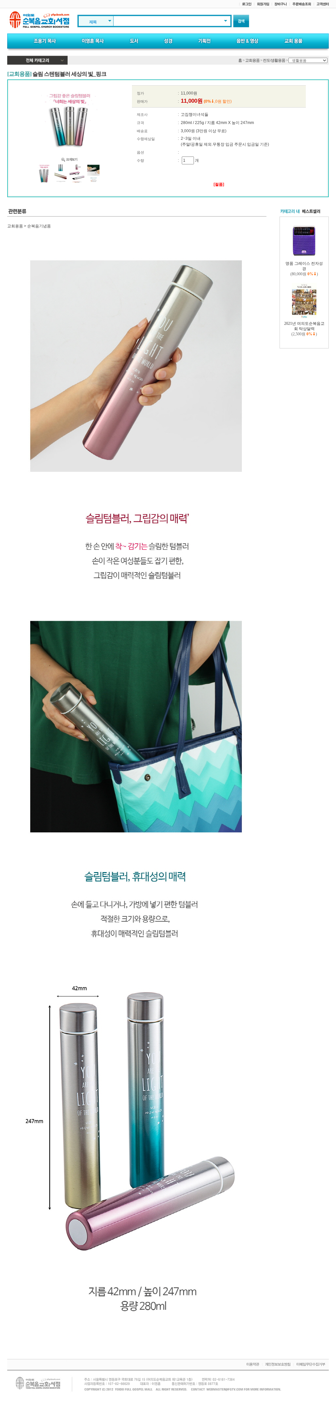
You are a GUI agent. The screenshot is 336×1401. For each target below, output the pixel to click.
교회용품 (252, 60)
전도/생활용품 (274, 60)
